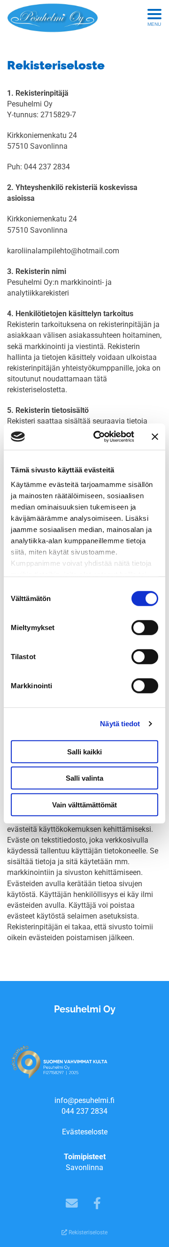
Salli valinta (84, 778)
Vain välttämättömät (84, 804)
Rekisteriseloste (87, 1232)
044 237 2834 (84, 1111)
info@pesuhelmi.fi (84, 1100)
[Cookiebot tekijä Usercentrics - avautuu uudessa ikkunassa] (99, 437)
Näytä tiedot (120, 724)
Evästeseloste (85, 1131)
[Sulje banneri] (155, 436)
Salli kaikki (84, 751)
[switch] (144, 627)
